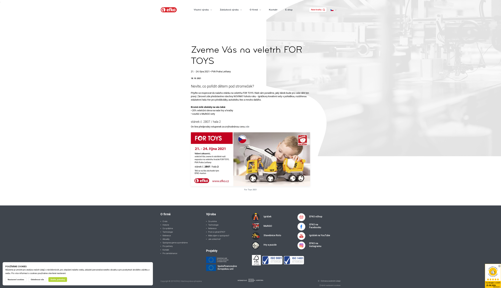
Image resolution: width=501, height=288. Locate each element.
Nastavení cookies (16, 279)
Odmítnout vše (37, 279)
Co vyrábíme (168, 228)
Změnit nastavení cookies (330, 285)
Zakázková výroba (229, 9)
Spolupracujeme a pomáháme (175, 243)
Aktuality (166, 239)
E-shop (289, 9)
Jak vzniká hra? (214, 239)
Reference (167, 236)
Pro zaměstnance (170, 253)
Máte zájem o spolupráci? (218, 236)
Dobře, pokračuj (58, 279)
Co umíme (212, 221)
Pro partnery (168, 246)
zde (247, 126)
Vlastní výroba (201, 9)
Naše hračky (316, 10)
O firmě (254, 9)
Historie (166, 225)
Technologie (168, 232)
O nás (165, 221)
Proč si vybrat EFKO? (216, 232)
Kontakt (273, 9)
